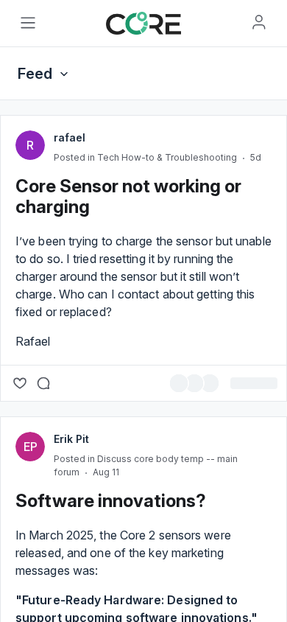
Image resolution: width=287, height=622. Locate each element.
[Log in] (259, 22)
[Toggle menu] (28, 23)
